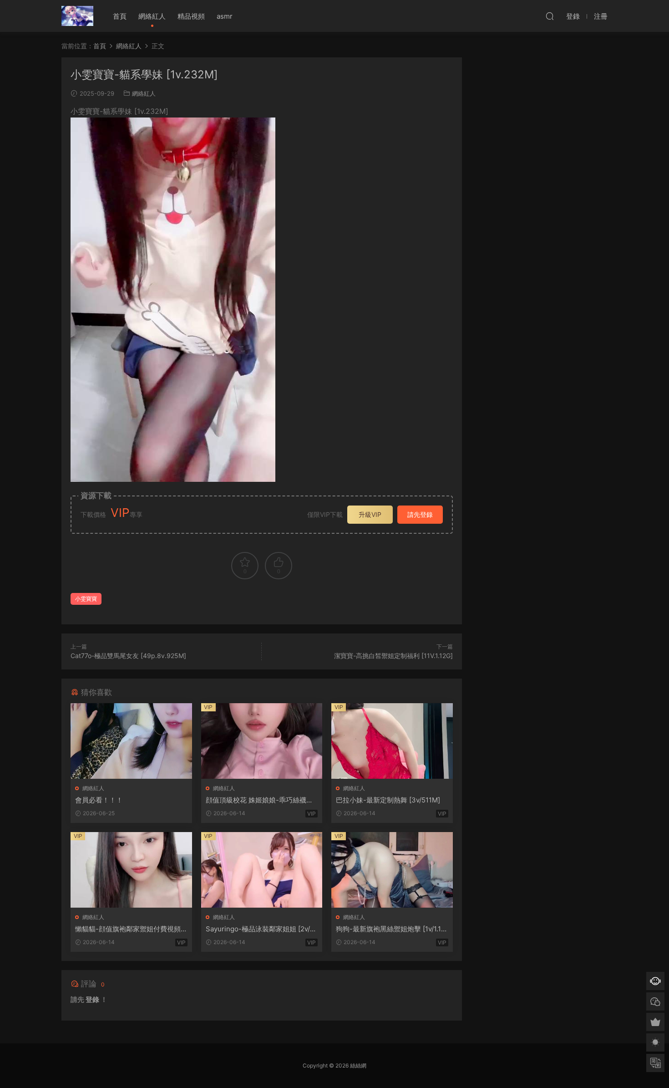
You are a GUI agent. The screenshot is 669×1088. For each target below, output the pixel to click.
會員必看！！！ (99, 800)
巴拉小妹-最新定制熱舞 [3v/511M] (388, 800)
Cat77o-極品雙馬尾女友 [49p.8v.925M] (128, 655)
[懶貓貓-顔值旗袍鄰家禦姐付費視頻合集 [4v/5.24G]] (131, 870)
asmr (225, 16)
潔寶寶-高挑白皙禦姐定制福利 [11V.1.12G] (393, 655)
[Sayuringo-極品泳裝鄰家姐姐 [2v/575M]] (262, 870)
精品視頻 (191, 16)
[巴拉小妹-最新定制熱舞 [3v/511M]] (392, 741)
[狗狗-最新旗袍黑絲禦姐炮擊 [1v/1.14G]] (392, 870)
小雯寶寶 (86, 598)
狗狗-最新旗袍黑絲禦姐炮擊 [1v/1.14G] (391, 929)
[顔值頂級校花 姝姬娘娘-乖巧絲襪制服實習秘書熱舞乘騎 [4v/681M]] (262, 741)
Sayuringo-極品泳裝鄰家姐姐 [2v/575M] (260, 929)
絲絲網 (77, 16)
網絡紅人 (152, 16)
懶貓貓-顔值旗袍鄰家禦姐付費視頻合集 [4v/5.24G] (128, 929)
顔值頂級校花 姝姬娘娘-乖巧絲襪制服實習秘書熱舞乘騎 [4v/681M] (259, 800)
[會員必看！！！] (131, 741)
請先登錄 (420, 514)
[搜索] (549, 16)
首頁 (120, 16)
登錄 (92, 999)
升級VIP (370, 514)
